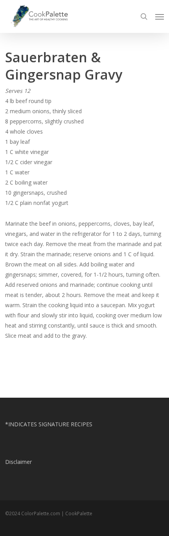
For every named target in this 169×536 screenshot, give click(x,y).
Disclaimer (18, 461)
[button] (159, 16)
